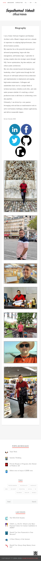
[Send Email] (10, 423)
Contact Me (19, 2)
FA (25, 2)
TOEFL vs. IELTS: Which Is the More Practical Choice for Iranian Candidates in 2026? (23, 525)
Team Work (13, 452)
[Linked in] (17, 423)
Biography (11, 2)
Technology (24, 485)
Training (19, 492)
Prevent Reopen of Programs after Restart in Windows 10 (23, 465)
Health (27, 492)
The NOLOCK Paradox (17, 518)
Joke (6, 489)
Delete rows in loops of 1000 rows (21, 470)
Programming (12, 485)
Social (30, 489)
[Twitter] (21, 423)
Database (33, 485)
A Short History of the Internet (20, 539)
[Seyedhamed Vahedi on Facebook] (26, 129)
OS (35, 489)
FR (35, 2)
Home (4, 2)
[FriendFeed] (15, 423)
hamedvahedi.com (30, 558)
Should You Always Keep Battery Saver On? (23, 546)
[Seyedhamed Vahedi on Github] (26, 141)
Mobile (34, 492)
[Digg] (8, 423)
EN (30, 2)
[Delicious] (6, 423)
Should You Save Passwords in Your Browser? (21, 533)
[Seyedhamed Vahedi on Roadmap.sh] (20, 152)
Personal (22, 489)
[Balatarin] (3, 423)
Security (13, 489)
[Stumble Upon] (19, 423)
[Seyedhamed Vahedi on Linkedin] (14, 129)
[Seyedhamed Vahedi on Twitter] (14, 141)
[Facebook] (12, 423)
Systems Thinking (15, 458)
